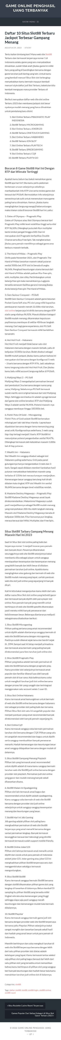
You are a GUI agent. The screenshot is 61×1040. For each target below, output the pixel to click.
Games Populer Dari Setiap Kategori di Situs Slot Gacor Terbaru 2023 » (32, 1014)
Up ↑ (31, 1034)
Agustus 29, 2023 (13, 48)
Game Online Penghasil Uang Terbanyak (30, 8)
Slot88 (48, 54)
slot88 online (45, 990)
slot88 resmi (10, 993)
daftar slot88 (15, 990)
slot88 (18, 984)
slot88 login (33, 990)
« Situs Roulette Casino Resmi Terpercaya (25, 1005)
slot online (10, 310)
